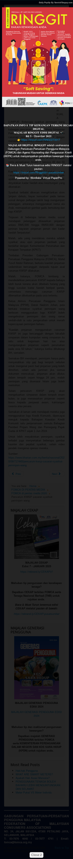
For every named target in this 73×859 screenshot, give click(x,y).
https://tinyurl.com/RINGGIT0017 (40, 140)
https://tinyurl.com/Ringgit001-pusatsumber (38, 172)
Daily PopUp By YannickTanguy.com (55, 2)
